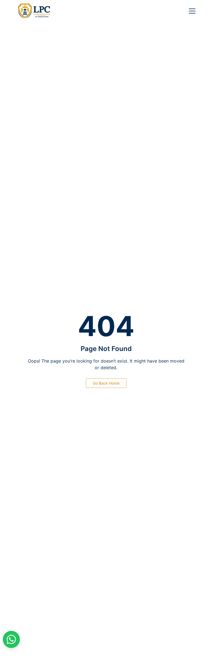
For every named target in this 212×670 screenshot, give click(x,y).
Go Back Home (106, 383)
